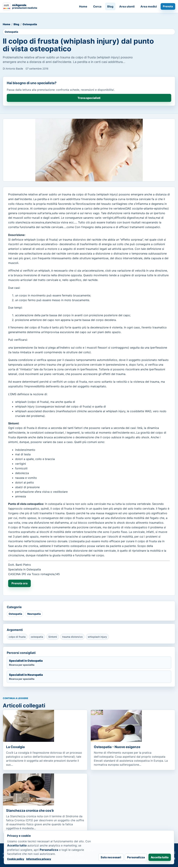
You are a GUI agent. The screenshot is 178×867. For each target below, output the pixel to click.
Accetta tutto (160, 857)
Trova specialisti (89, 98)
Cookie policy (15, 858)
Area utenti (127, 6)
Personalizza (136, 857)
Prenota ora (19, 583)
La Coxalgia (15, 747)
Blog (110, 6)
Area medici (148, 6)
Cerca (97, 6)
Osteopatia (30, 24)
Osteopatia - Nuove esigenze (117, 747)
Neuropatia (34, 613)
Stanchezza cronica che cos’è (30, 810)
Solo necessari (111, 857)
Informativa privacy (38, 858)
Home (83, 6)
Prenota (168, 6)
